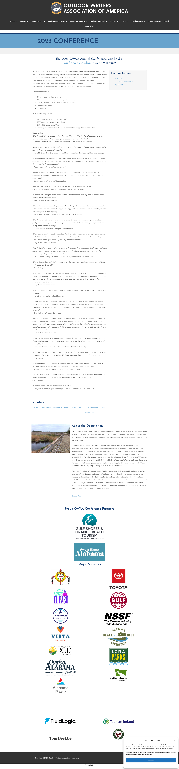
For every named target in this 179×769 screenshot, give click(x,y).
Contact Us (114, 21)
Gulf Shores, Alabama (79, 63)
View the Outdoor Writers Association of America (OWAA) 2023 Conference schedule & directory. (68, 408)
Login (89, 26)
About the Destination (124, 82)
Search (166, 21)
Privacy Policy (89, 765)
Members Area (137, 21)
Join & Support (37, 21)
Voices (124, 21)
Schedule (119, 79)
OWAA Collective (154, 21)
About (12, 21)
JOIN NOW (24, 21)
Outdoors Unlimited (97, 21)
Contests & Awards (77, 21)
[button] (175, 740)
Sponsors (119, 85)
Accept (151, 760)
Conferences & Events (56, 21)
